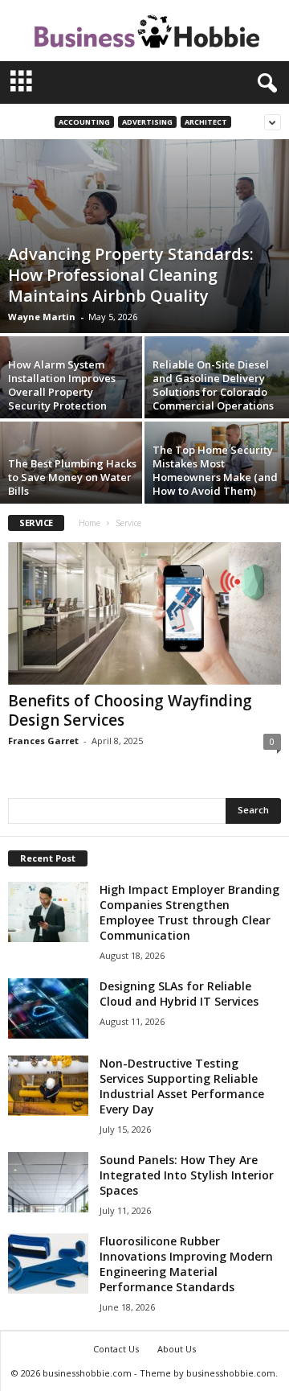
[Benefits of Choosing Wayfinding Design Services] (144, 613)
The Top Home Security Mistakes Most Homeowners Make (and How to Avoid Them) (215, 470)
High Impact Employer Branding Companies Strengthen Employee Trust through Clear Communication (189, 912)
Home (89, 523)
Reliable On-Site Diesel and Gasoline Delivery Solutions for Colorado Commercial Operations (213, 385)
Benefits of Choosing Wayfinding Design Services (130, 710)
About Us (176, 1349)
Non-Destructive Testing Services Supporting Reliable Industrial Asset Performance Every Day (182, 1086)
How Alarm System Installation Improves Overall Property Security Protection (62, 385)
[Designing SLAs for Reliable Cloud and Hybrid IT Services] (48, 1008)
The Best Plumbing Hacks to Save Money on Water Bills (72, 477)
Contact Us (116, 1349)
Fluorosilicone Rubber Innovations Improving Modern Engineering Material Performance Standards (186, 1263)
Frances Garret (43, 741)
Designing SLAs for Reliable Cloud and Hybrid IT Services (179, 993)
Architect (206, 122)
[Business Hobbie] (144, 30)
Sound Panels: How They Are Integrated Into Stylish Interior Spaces (187, 1175)
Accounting (84, 122)
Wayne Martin (41, 317)
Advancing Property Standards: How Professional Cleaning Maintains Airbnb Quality (131, 275)
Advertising (147, 122)
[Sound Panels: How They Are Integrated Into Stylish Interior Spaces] (48, 1182)
